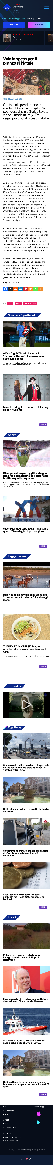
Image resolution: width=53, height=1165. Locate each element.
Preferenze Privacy (23, 1150)
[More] (40, 289)
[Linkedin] (20, 289)
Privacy (11, 1150)
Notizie (11, 19)
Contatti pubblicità (12, 1137)
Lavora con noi (10, 1127)
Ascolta (14, 24)
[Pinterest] (25, 289)
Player (7, 1106)
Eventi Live (8, 1133)
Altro (43, 424)
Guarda (39, 24)
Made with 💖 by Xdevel (26, 1159)
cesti (10, 303)
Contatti (42, 1150)
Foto (6, 1124)
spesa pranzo (30, 303)
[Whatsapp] (35, 289)
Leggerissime (20, 19)
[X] (10, 289)
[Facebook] (5, 289)
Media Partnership (12, 1141)
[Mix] (30, 289)
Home (5, 19)
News (6, 1114)
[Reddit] (15, 289)
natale (18, 303)
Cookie (34, 1150)
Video (6, 1120)
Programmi (9, 1110)
